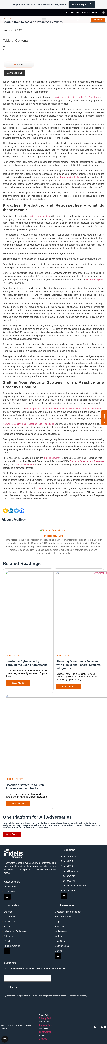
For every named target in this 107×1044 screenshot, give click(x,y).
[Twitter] (16, 510)
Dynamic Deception (24, 464)
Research (60, 926)
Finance (8, 926)
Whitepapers (61, 931)
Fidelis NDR (67, 861)
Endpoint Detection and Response (87, 461)
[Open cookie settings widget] (4, 1039)
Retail (7, 941)
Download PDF (15, 73)
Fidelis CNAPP (68, 876)
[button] (78, 20)
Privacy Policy (37, 996)
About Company (12, 882)
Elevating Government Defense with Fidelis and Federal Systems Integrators (78, 665)
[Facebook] (21, 510)
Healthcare (9, 921)
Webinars (59, 936)
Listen (20, 64)
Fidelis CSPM (68, 881)
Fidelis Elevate (51, 458)
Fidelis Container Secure (73, 886)
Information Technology (15, 931)
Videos (58, 951)
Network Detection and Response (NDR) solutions (28, 424)
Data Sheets (61, 941)
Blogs (58, 921)
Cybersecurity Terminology (68, 912)
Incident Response (95, 279)
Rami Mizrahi (53, 535)
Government (10, 917)
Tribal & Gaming (12, 946)
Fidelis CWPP (68, 890)
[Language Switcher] (103, 12)
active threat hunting (40, 216)
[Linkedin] (10, 510)
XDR (38, 489)
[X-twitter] (98, 1027)
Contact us (104, 417)
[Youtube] (105, 1027)
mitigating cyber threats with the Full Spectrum (75, 97)
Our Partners (10, 886)
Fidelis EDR (67, 866)
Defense (8, 912)
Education (9, 936)
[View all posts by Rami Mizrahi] (54, 530)
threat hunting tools (69, 177)
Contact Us (9, 891)
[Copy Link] (5, 510)
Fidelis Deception (69, 871)
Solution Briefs (62, 946)
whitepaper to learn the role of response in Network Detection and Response (63, 408)
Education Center (63, 917)
